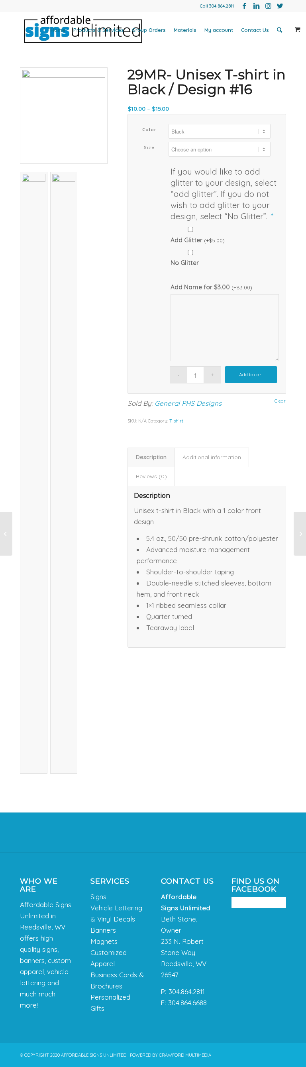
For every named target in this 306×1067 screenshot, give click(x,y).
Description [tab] (151, 457)
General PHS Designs (188, 403)
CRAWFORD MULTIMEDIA (185, 1055)
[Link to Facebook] (244, 6)
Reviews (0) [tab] (151, 476)
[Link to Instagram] (268, 6)
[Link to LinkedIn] (256, 6)
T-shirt (176, 421)
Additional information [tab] (211, 457)
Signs (98, 896)
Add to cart (251, 374)
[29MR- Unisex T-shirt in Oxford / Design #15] (6, 534)
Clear (280, 401)
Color (149, 129)
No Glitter (185, 263)
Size (149, 147)
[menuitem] (58, 30)
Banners (103, 930)
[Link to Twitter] (280, 6)
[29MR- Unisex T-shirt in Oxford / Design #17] (300, 534)
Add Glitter (198, 240)
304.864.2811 (221, 6)
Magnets (104, 941)
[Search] (279, 30)
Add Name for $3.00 (211, 287)
